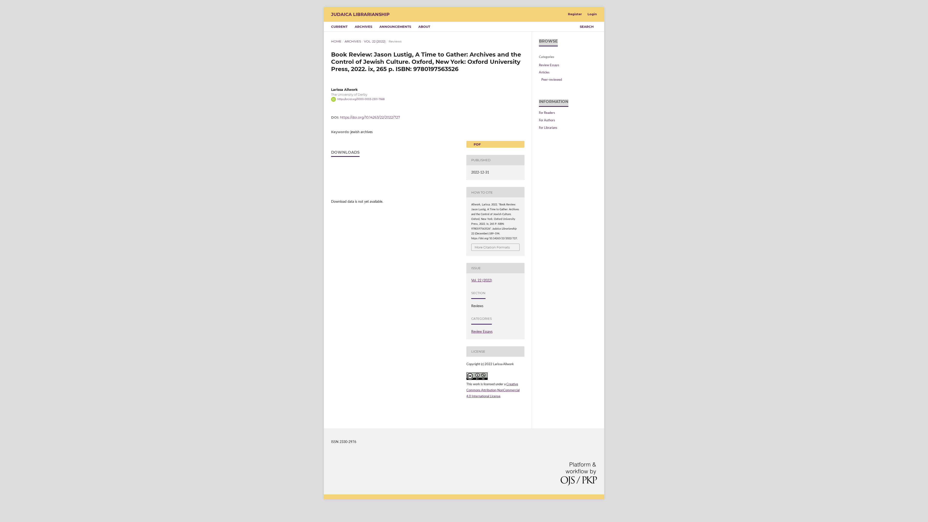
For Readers (547, 113)
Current (339, 27)
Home (336, 41)
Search (587, 27)
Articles (544, 72)
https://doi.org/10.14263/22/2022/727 (370, 117)
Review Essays (482, 332)
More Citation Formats (492, 247)
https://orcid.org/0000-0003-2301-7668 (360, 99)
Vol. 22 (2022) (374, 41)
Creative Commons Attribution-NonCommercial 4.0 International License (493, 390)
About (424, 27)
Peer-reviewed (551, 79)
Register (575, 14)
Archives (363, 27)
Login (592, 14)
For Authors (547, 120)
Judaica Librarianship (360, 14)
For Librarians (548, 128)
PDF (477, 144)
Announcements (395, 27)
